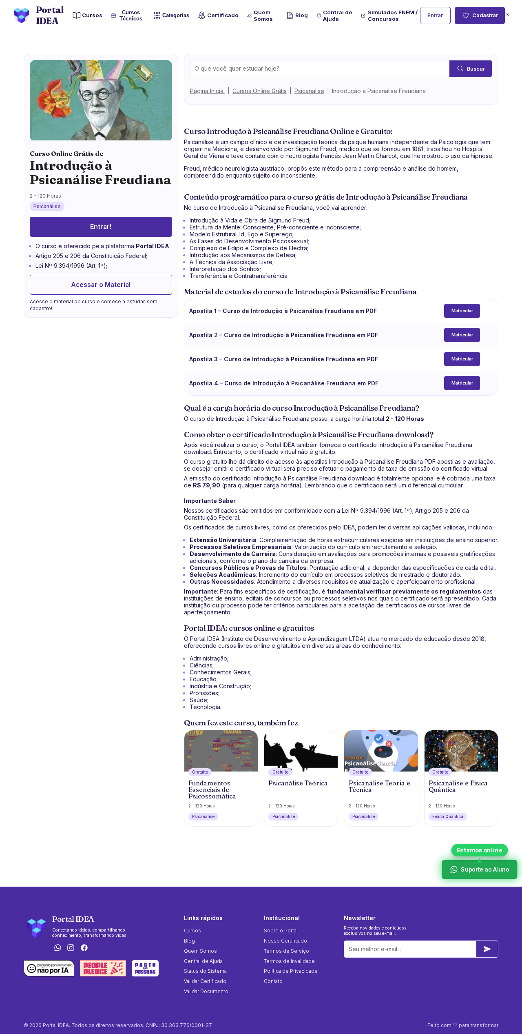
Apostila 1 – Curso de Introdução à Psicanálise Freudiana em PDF (283, 310)
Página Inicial (207, 90)
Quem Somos (263, 15)
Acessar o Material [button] (100, 285)
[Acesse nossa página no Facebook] (84, 948)
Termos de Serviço (286, 951)
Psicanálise (309, 90)
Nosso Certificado (285, 941)
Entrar (435, 15)
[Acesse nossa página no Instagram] (71, 948)
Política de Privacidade (291, 971)
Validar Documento (206, 991)
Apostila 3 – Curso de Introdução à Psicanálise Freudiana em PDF (283, 359)
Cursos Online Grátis (259, 90)
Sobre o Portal (281, 930)
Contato (273, 981)
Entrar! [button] (100, 227)
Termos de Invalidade (289, 961)
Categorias (175, 15)
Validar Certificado (205, 981)
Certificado (223, 15)
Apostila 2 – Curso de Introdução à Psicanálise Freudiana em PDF (283, 334)
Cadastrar (485, 15)
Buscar (476, 69)
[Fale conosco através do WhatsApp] (57, 948)
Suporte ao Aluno (484, 869)
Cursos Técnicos (130, 15)
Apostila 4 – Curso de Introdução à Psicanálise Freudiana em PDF (283, 383)
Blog (301, 15)
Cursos (92, 15)
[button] (508, 15)
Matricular (462, 311)
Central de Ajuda (337, 15)
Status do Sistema (205, 971)
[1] (487, 949)
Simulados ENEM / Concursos (393, 15)
